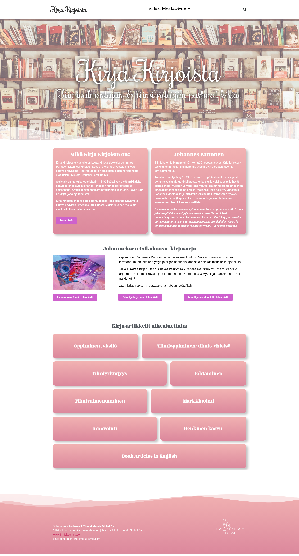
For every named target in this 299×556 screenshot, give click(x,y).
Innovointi (104, 428)
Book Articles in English (149, 456)
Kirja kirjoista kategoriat (167, 8)
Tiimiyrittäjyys (109, 373)
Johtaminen (208, 373)
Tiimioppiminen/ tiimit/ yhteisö (193, 346)
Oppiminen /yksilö (95, 346)
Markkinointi (198, 401)
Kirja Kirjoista (69, 9)
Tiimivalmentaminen (100, 401)
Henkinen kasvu (203, 428)
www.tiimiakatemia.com (67, 534)
